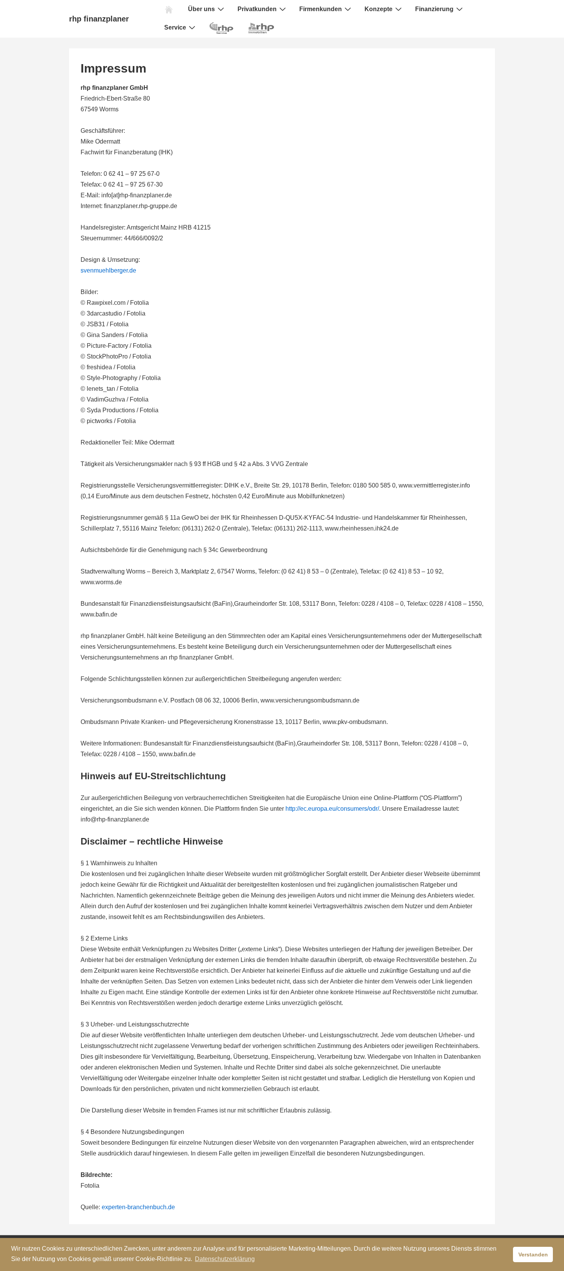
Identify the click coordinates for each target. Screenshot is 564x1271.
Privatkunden (257, 9)
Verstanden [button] (533, 1254)
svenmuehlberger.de (108, 270)
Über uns (201, 9)
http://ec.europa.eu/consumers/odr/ (332, 808)
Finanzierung (434, 9)
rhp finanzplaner (99, 19)
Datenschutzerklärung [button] (225, 1259)
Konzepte (378, 9)
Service (175, 27)
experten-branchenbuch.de (138, 1207)
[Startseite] (168, 9)
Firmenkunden (320, 9)
